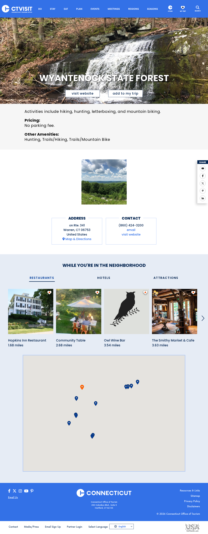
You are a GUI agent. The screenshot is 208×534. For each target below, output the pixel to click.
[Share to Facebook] (203, 176)
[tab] (42, 278)
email (131, 230)
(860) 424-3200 (131, 225)
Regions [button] (133, 9)
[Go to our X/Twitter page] (14, 491)
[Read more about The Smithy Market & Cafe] (174, 313)
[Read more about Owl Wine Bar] (126, 313)
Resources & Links (190, 490)
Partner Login (74, 527)
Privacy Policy (192, 501)
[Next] (203, 318)
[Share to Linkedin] (203, 198)
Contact (13, 527)
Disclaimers (193, 506)
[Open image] (104, 182)
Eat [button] (66, 9)
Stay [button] (52, 9)
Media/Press (31, 527)
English (122, 526)
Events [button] (95, 9)
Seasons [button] (152, 9)
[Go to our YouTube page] (26, 491)
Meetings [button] (114, 9)
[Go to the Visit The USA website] (192, 527)
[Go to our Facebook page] (9, 491)
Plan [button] (79, 9)
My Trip (183, 11)
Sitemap (195, 496)
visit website (82, 93)
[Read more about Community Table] (78, 313)
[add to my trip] (49, 292)
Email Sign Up (53, 527)
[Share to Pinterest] (203, 191)
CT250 (170, 11)
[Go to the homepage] (17, 8)
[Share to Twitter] (203, 183)
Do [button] (40, 9)
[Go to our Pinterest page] (31, 491)
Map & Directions (78, 239)
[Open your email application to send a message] (203, 168)
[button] (76, 398)
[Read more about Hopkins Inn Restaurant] (30, 313)
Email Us (13, 497)
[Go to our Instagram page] (20, 491)
